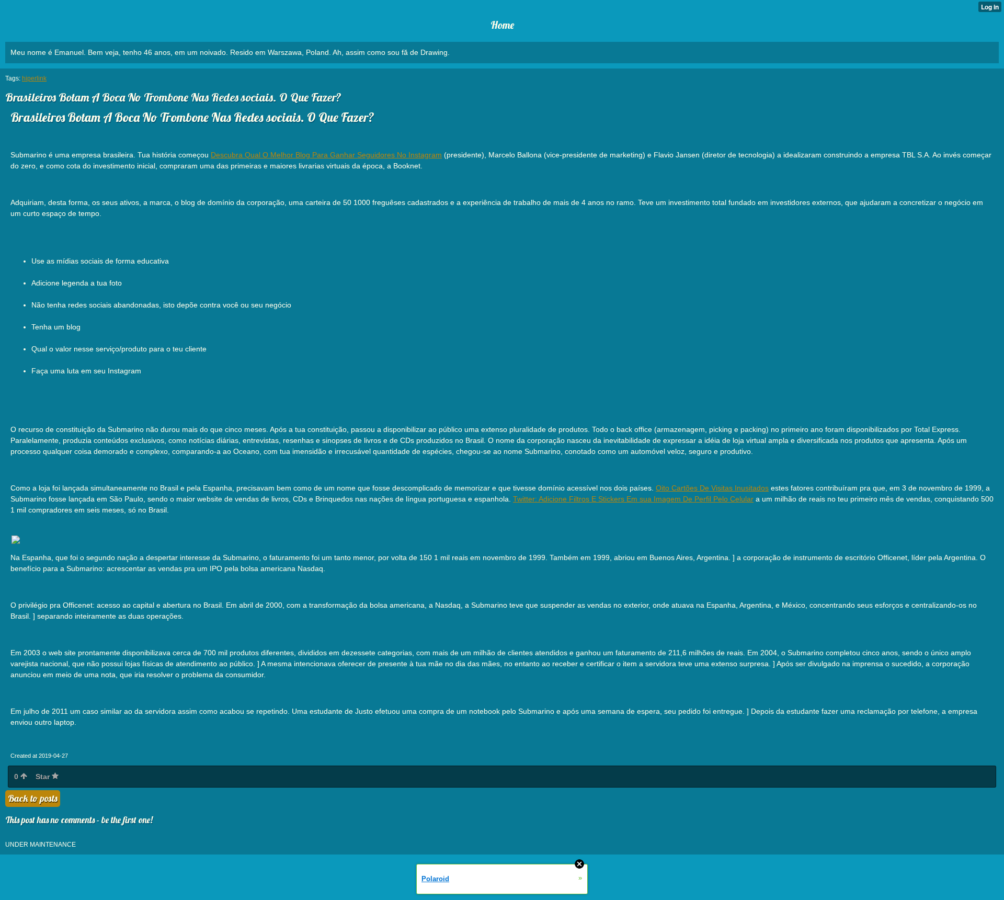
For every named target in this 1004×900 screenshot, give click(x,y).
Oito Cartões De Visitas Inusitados (712, 488)
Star (44, 776)
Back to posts (33, 798)
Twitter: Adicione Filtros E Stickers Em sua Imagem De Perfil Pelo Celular (633, 499)
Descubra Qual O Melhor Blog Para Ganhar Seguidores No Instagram (326, 155)
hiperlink (34, 78)
